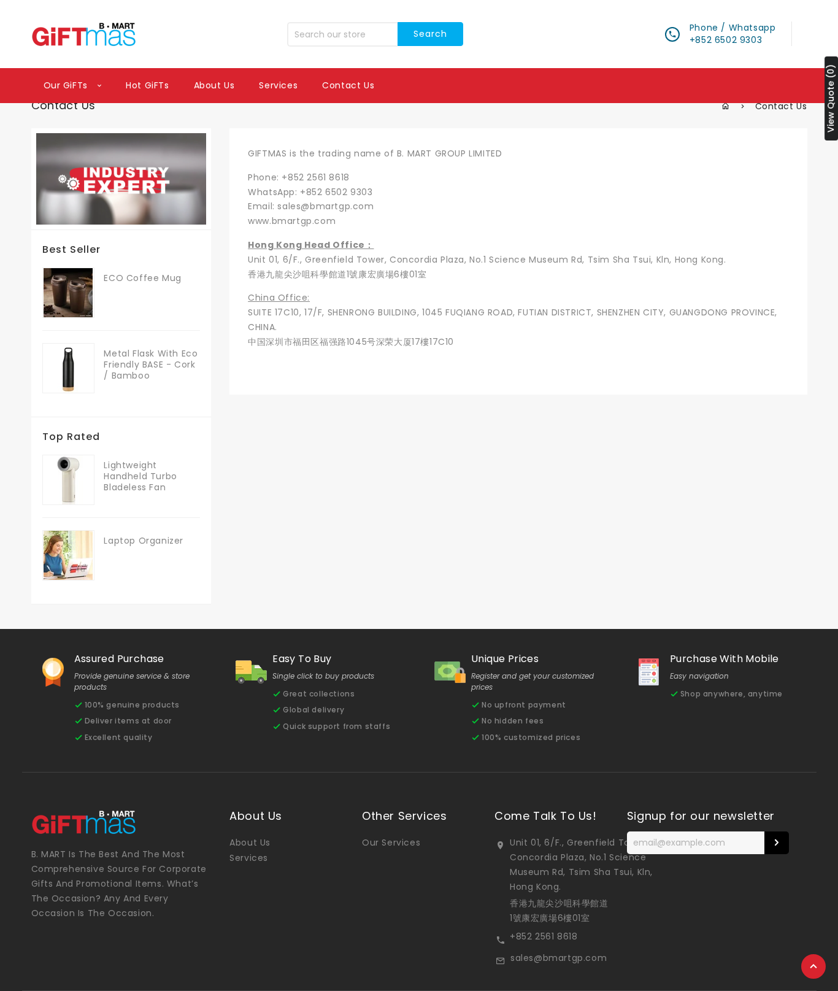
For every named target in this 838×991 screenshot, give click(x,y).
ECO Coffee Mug (142, 278)
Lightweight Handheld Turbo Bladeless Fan (140, 476)
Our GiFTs (67, 85)
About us (214, 85)
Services (278, 85)
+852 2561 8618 (315, 177)
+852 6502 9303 (336, 192)
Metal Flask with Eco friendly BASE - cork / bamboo (151, 364)
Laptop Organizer (143, 540)
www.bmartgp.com (292, 221)
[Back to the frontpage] (726, 106)
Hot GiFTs (147, 85)
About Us (250, 842)
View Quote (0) (831, 98)
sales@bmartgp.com (325, 206)
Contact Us (348, 85)
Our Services (391, 842)
